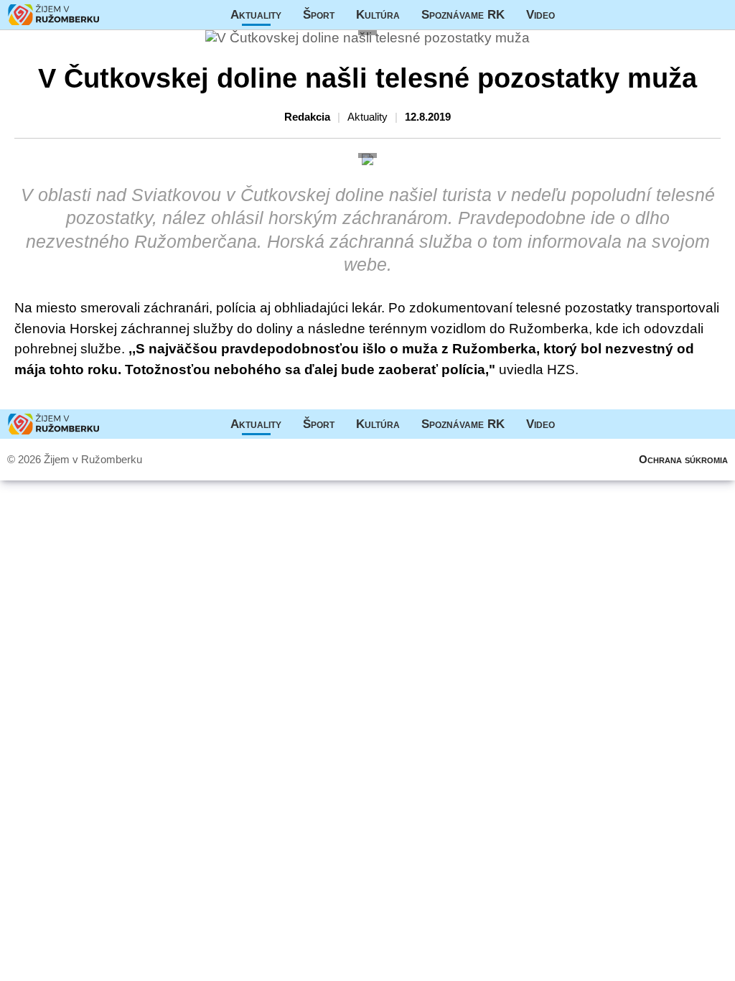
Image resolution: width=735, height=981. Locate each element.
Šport (318, 14)
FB (576, 14)
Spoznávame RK (463, 14)
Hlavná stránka (54, 14)
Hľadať (717, 14)
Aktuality (255, 14)
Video (540, 14)
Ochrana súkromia (683, 459)
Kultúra (378, 14)
